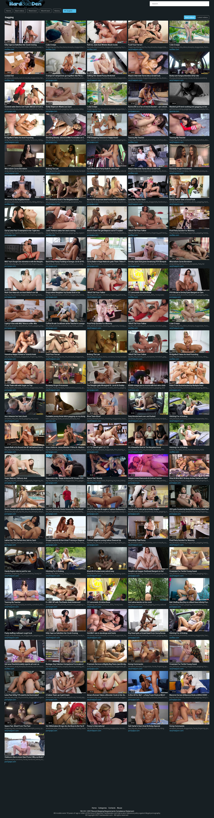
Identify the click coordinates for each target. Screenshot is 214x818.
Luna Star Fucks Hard (136, 200)
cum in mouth (24, 78)
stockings (90, 635)
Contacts (111, 808)
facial (39, 47)
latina (205, 388)
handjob (196, 78)
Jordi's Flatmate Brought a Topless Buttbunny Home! (107, 509)
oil (158, 728)
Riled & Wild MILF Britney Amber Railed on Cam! (188, 478)
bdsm (151, 388)
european (112, 140)
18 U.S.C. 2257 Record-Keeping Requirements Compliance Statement (107, 811)
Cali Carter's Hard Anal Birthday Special (144, 726)
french (206, 47)
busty (146, 202)
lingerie (159, 264)
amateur (8, 47)
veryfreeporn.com (135, 49)
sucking (180, 109)
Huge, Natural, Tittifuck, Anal (16, 478)
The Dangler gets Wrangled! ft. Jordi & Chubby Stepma (107, 385)
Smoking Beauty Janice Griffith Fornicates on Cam (66, 138)
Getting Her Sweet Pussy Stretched (101, 76)
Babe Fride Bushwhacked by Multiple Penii (186, 385)
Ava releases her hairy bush (16, 416)
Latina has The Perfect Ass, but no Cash (20, 540)
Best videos (19, 11)
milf (208, 481)
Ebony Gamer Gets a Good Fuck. (182, 200)
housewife (78, 512)
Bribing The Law (52, 169)
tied (163, 388)
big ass (15, 109)
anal (130, 109)
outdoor (71, 264)
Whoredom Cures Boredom (16, 169)
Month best (45, 11)
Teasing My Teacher (136, 138)
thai (78, 419)
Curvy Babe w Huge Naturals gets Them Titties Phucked (107, 262)
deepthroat (32, 109)
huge (71, 109)
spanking (203, 78)
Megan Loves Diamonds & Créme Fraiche (145, 478)
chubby (110, 388)
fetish (207, 109)
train (118, 481)
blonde (107, 78)
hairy (42, 78)
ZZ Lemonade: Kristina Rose (139, 292)
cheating (182, 233)
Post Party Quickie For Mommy (181, 231)
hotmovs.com (133, 390)
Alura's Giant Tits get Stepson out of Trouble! (105, 231)
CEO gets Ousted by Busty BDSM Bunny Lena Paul (189, 509)
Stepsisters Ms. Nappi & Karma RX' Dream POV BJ (66, 478)
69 (170, 78)
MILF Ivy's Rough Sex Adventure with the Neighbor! (25, 262)
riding (126, 47)
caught (181, 605)
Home (8, 11)
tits (19, 47)
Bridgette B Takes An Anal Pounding (19, 138)
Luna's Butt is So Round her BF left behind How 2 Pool (25, 447)
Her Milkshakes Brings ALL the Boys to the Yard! (65, 726)
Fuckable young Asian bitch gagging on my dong (65, 416)
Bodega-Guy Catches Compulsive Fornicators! (65, 664)
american (49, 78)
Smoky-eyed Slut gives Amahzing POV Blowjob (147, 262)
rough (7, 635)
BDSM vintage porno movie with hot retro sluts (146, 385)
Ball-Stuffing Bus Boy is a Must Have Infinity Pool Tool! (189, 602)
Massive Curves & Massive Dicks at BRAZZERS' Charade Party (189, 695)
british (101, 419)
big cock (90, 47)
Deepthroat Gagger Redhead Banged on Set (145, 571)
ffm (80, 202)
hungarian (113, 264)
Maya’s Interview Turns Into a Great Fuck (144, 76)
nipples (66, 78)
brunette (24, 47)
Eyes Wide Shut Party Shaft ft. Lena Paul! (103, 169)
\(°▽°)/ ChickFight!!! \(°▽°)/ (98, 447)
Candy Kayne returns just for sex (18, 571)
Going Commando (135, 664)
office (168, 512)
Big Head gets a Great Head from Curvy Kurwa (146, 633)
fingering (49, 47)
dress (185, 450)
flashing (72, 666)
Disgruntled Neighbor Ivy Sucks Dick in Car (63, 292)
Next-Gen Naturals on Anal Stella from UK (21, 292)
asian (59, 419)
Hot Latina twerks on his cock (140, 602)
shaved (164, 78)
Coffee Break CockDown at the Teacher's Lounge (65, 323)
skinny (39, 202)
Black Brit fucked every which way (100, 571)
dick (61, 78)
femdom (147, 233)
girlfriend (172, 109)
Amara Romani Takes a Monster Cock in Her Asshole (107, 695)
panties (83, 140)
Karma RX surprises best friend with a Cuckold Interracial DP (107, 200)
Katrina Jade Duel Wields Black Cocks (102, 45)
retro (140, 388)
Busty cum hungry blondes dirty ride (184, 76)
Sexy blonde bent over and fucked (141, 416)
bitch (48, 419)
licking (138, 47)
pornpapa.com (51, 80)
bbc (88, 202)
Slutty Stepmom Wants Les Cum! (59, 107)
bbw (55, 728)
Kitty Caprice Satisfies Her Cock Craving (21, 45)
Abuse (119, 808)
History (57, 11)
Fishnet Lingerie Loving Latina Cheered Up (104, 540)
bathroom (132, 697)
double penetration (126, 233)
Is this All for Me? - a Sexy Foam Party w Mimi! (146, 695)
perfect (84, 666)
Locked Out (9, 76)
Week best (33, 11)
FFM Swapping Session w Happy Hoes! (102, 138)
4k (88, 78)
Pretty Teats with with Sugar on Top (18, 385)
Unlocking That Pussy (137, 540)
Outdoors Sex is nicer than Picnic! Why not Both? (24, 757)
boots (102, 171)
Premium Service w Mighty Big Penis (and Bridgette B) (107, 664)
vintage (131, 388)
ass (173, 78)
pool (205, 605)
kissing (126, 140)
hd (122, 47)
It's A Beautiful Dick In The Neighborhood (62, 200)
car (176, 450)
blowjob (70, 47)
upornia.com (174, 111)
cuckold (115, 233)
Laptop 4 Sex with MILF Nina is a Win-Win (21, 323)
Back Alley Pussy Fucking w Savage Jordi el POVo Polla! (66, 262)
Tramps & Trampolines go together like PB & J (64, 76)
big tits (14, 47)
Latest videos (202, 17)
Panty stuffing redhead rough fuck (18, 633)
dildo (153, 295)
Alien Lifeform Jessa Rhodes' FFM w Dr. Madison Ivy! (66, 447)
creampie (154, 109)
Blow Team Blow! (94, 416)
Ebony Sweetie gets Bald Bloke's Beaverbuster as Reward (25, 509)
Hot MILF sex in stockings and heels (101, 633)
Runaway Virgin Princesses (180, 169)
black (65, 47)
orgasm (81, 233)
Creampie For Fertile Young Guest (183, 571)
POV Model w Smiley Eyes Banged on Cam (186, 292)
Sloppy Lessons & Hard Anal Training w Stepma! (65, 540)
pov (174, 171)
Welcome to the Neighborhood (17, 200)
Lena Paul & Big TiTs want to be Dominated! (22, 695)
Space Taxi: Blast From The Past (17, 726)
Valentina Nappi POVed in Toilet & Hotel (20, 354)
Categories (102, 808)
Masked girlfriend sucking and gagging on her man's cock (189, 107)
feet (35, 171)
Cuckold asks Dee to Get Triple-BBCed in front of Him (25, 107)
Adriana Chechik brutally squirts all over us (22, 664)
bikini (185, 47)
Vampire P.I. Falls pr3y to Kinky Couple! (143, 509)
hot (136, 388)
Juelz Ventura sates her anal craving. (61, 231)
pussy (184, 78)
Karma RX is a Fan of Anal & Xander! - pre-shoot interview (148, 107)
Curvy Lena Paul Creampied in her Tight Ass (22, 231)
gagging (117, 47)
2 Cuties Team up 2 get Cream (58, 695)
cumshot (32, 47)
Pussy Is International (96, 726)
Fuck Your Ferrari (135, 45)
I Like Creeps (51, 45)
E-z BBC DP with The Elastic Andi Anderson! (63, 602)
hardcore (33, 140)
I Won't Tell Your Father (137, 231)
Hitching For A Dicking (178, 416)
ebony (165, 140)
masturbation (194, 171)
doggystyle (78, 47)
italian (40, 357)
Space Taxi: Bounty (94, 478)
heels (40, 295)
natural (123, 171)
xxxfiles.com (9, 49)
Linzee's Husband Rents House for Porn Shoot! (65, 509)
